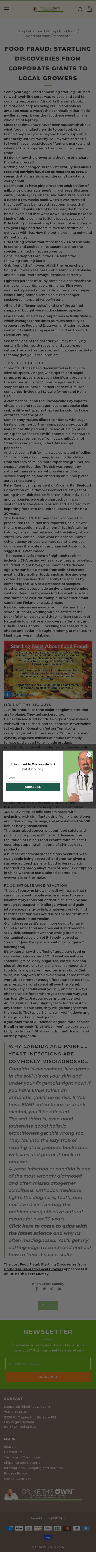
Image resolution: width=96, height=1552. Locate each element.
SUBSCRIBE (33, 787)
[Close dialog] (89, 754)
